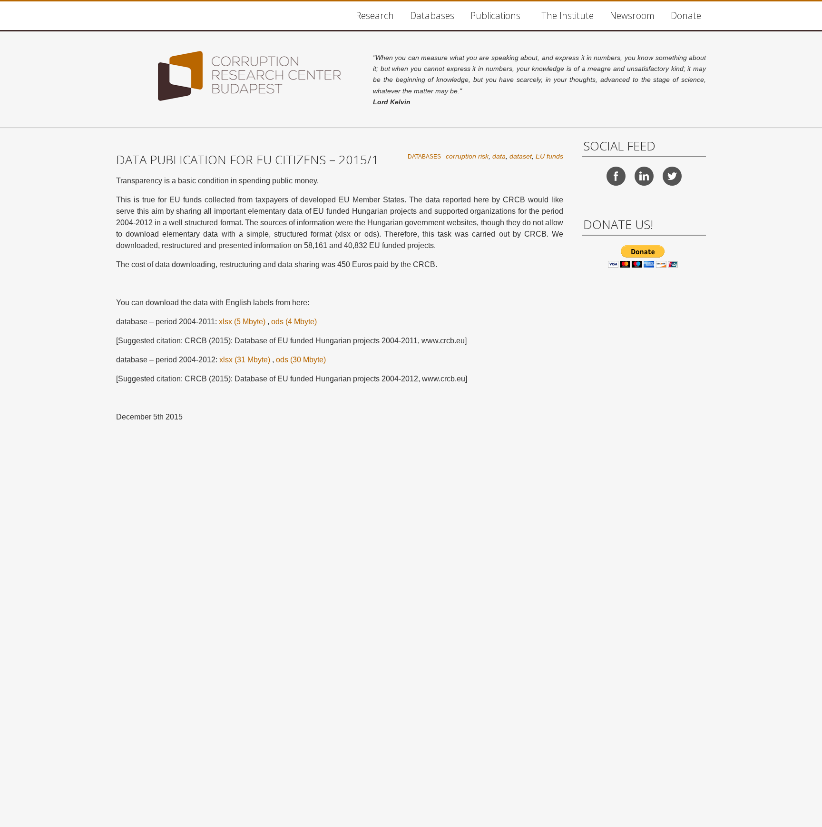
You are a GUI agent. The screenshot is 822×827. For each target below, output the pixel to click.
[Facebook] (616, 176)
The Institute (567, 15)
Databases (432, 15)
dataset (520, 156)
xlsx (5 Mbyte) (242, 322)
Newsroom (632, 15)
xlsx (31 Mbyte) (244, 360)
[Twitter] (672, 176)
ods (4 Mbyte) (294, 322)
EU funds (549, 156)
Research (375, 15)
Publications (495, 15)
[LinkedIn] (644, 176)
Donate (686, 15)
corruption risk (467, 156)
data (499, 156)
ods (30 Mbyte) (301, 360)
